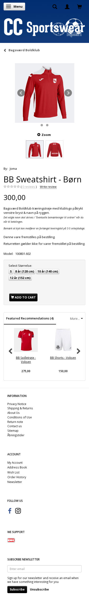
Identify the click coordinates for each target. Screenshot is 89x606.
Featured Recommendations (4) (30, 318)
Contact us (14, 426)
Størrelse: (20, 265)
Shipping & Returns (20, 408)
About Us (13, 413)
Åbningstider (15, 435)
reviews (28, 187)
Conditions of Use (19, 417)
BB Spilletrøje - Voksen (26, 360)
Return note (15, 422)
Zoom (46, 135)
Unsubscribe (39, 589)
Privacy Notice (16, 404)
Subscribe (17, 589)
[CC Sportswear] (44, 27)
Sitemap (13, 430)
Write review (48, 187)
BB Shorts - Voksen (63, 357)
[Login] (67, 6)
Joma (13, 168)
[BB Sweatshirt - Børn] (44, 93)
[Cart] (79, 6)
